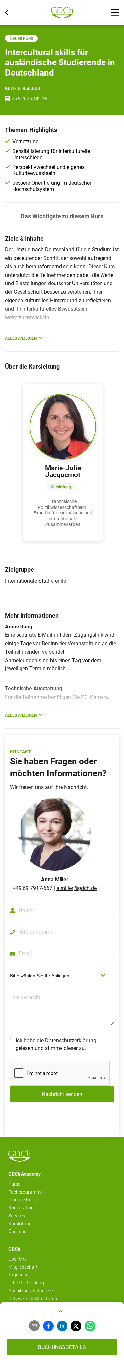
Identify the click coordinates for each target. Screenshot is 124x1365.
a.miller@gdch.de (76, 888)
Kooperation (21, 1207)
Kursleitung (20, 1223)
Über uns (17, 1231)
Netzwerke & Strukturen (32, 1298)
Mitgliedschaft (23, 1267)
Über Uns (17, 1259)
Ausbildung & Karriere (30, 1290)
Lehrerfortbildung (26, 1282)
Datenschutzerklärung (70, 1040)
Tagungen (18, 1274)
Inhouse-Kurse (23, 1199)
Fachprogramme (25, 1191)
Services (16, 1215)
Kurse (14, 1184)
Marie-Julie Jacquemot (63, 471)
